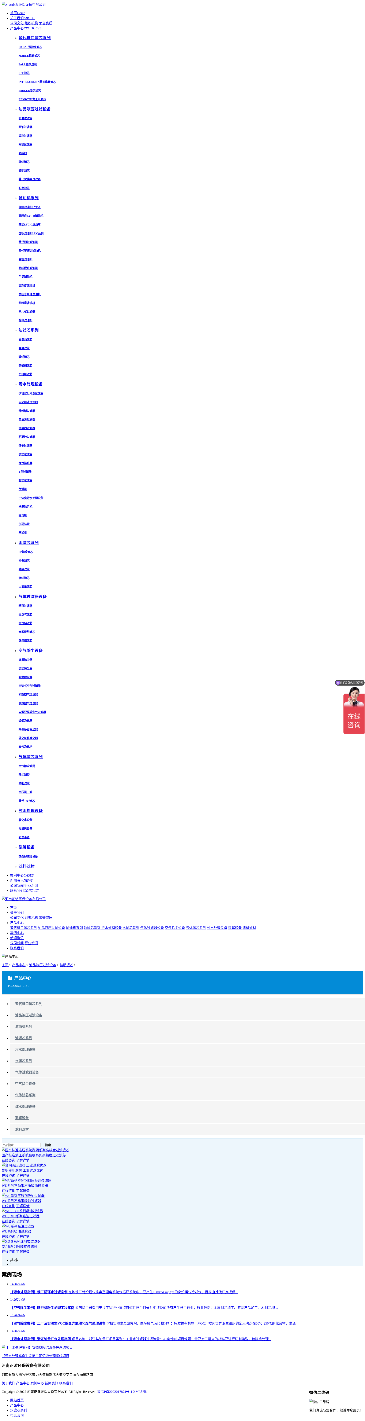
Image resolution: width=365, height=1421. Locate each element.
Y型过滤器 (25, 471)
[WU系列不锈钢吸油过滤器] (23, 1196)
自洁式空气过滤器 (30, 685)
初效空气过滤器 (28, 694)
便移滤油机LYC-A (30, 207)
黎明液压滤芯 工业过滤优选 (22, 1170)
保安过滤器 (25, 445)
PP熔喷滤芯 (26, 552)
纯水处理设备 (217, 928)
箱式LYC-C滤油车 (30, 224)
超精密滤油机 (27, 303)
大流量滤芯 (25, 586)
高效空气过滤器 (28, 703)
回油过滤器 (25, 127)
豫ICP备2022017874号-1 (114, 1392)
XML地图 (140, 1392)
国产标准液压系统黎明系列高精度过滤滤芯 (34, 1155)
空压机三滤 (25, 792)
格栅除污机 (25, 506)
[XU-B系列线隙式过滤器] (21, 1241)
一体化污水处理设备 (31, 498)
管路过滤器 (25, 135)
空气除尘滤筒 (27, 766)
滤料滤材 (249, 928)
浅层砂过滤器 (27, 428)
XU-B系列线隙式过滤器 (19, 1246)
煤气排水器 (25, 463)
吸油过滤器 (25, 118)
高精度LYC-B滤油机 (31, 215)
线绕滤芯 (24, 569)
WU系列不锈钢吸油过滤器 (21, 1201)
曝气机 (23, 515)
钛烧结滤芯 (25, 640)
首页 (17, 13)
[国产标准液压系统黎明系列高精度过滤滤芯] (35, 1150)
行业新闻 (31, 885)
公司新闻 (17, 885)
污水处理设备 (111, 928)
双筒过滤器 (25, 144)
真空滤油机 (25, 259)
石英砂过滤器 (27, 436)
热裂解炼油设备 (28, 856)
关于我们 (22, 18)
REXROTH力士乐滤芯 (32, 99)
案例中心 (22, 875)
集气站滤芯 (25, 623)
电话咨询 (17, 1415)
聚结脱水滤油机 (28, 268)
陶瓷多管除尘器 (28, 729)
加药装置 (24, 524)
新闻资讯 (21, 880)
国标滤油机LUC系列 (31, 233)
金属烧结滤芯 (27, 632)
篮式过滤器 (25, 480)
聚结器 (23, 153)
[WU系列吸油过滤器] (18, 1226)
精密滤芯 (24, 783)
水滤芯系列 (131, 928)
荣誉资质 (45, 23)
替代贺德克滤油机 (30, 250)
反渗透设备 (25, 828)
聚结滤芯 (24, 162)
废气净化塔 (25, 746)
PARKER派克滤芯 (30, 90)
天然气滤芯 (25, 614)
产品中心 (25, 28)
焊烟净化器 (25, 720)
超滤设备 (24, 837)
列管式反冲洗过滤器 (31, 393)
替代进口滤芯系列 (23, 928)
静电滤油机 (25, 320)
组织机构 (31, 23)
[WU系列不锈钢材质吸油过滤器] (26, 1180)
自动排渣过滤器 (28, 402)
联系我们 (24, 890)
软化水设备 (25, 820)
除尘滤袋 (24, 774)
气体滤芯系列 (196, 928)
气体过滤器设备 (152, 928)
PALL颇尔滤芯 (28, 64)
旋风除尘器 (25, 659)
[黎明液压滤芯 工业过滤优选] (24, 1165)
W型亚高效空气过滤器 (32, 712)
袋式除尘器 (25, 668)
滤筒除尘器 (25, 677)
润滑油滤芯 (25, 339)
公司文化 (17, 23)
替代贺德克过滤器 (30, 179)
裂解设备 (235, 928)
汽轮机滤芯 (25, 374)
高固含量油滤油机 (30, 294)
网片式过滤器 (27, 311)
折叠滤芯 (24, 560)
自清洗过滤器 (27, 419)
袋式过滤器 (25, 454)
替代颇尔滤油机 (28, 242)
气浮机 (23, 489)
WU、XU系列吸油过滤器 (20, 1216)
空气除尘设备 (175, 928)
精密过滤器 (25, 605)
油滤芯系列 (92, 928)
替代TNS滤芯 (27, 801)
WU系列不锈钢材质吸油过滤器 (25, 1185)
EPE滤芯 (24, 73)
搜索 (48, 1145)
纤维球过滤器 (27, 410)
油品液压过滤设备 (51, 928)
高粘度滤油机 (27, 285)
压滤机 (23, 532)
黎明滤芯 (24, 170)
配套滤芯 (24, 188)
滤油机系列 (74, 928)
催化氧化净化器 (28, 738)
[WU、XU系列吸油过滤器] (22, 1211)
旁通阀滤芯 (25, 365)
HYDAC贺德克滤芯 (30, 47)
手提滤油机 (25, 276)
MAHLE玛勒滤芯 (29, 55)
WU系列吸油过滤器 (16, 1231)
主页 (5, 965)
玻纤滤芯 (24, 357)
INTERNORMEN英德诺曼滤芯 (37, 82)
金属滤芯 (24, 348)
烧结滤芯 (24, 578)
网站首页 (17, 1400)
